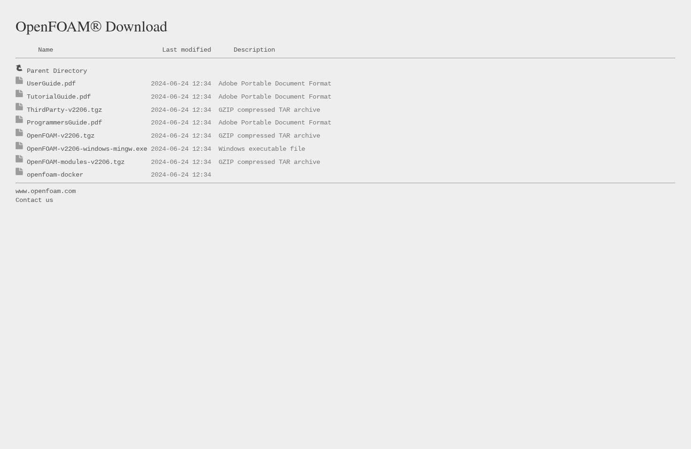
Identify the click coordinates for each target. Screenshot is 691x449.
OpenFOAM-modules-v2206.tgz (76, 162)
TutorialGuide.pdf (59, 97)
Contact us (34, 200)
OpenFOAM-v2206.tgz (60, 135)
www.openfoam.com (46, 191)
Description (254, 50)
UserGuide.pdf (51, 83)
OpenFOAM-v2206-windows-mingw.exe (87, 149)
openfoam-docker (55, 174)
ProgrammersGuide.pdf (64, 122)
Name (45, 50)
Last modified (186, 50)
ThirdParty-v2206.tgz (64, 110)
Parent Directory (57, 71)
